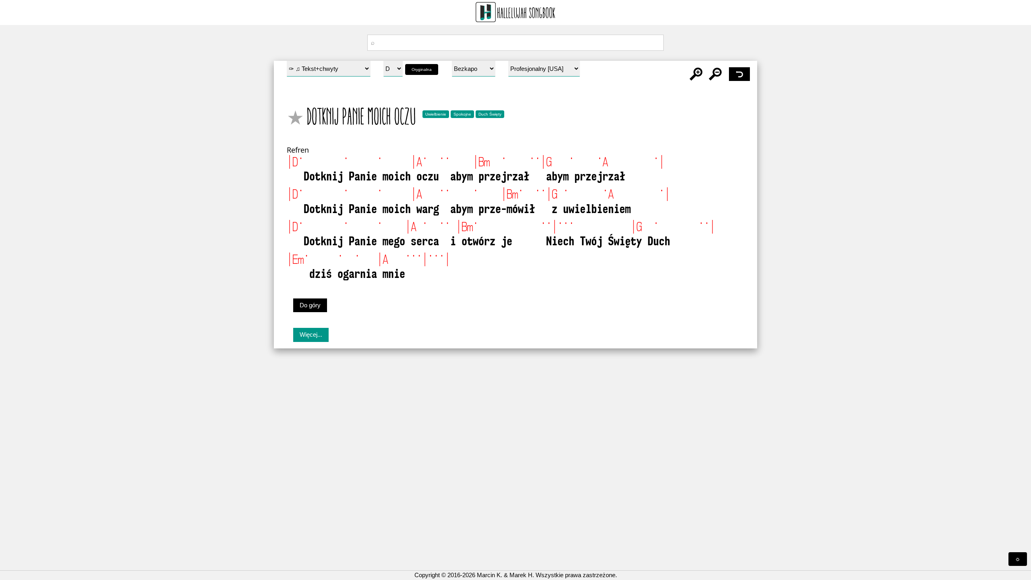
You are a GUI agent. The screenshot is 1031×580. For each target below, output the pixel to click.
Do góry (310, 305)
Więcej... (311, 334)
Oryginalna (422, 69)
